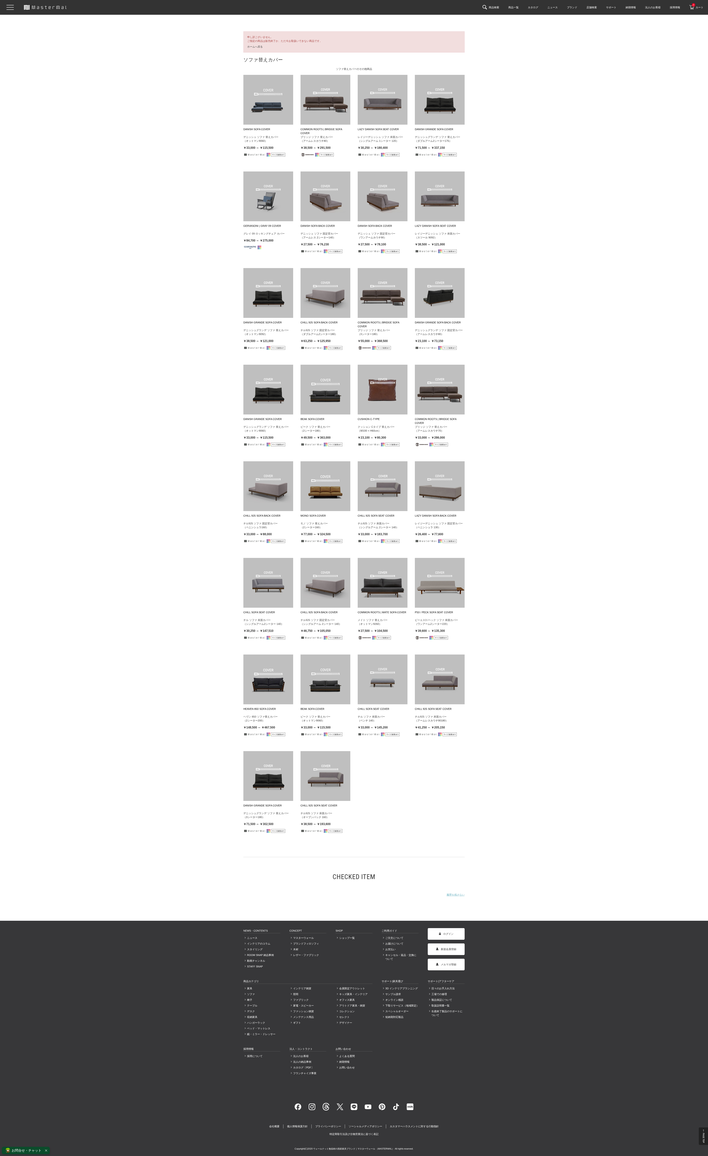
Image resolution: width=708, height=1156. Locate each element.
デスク (251, 1011)
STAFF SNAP (255, 966)
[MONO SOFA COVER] (325, 486)
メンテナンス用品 (303, 1017)
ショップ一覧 (347, 937)
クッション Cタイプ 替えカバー (376, 426)
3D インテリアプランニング (401, 988)
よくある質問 (347, 1056)
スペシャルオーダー (397, 1011)
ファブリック (301, 999)
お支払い (390, 949)
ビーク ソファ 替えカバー (315, 426)
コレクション (347, 1011)
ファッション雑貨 (303, 1011)
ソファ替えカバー (346, 68)
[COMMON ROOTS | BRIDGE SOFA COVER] (325, 100)
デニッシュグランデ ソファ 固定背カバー (439, 330)
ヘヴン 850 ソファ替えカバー (260, 716)
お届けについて (394, 943)
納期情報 (344, 1061)
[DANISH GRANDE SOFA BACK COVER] (440, 293)
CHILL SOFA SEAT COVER (259, 612)
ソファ (251, 994)
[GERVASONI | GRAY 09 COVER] (268, 196)
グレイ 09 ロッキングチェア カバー (264, 233)
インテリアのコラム (258, 943)
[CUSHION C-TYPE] (382, 389)
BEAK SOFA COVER (312, 419)
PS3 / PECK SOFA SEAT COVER (434, 612)
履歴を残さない (456, 894)
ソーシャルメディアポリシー (365, 1126)
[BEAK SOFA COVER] (325, 389)
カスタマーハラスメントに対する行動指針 (414, 1126)
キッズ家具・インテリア (353, 994)
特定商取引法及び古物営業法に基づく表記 (354, 1134)
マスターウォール (303, 937)
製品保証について (441, 999)
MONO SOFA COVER (313, 515)
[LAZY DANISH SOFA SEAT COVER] (382, 100)
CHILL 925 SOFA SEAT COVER (376, 515)
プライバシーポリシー (328, 1126)
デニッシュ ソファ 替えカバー (260, 137)
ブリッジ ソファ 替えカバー (317, 137)
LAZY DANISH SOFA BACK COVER (435, 515)
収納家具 (252, 1017)
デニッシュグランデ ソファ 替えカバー (437, 137)
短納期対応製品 (394, 1017)
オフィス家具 (347, 999)
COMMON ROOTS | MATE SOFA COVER (382, 612)
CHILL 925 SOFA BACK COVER (319, 322)
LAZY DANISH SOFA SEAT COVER (378, 129)
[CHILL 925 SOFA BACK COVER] (325, 293)
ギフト (297, 1022)
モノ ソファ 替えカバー (314, 523)
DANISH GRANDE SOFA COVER (434, 129)
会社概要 (274, 1126)
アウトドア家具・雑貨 (352, 1005)
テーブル (252, 1005)
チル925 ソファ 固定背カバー (318, 330)
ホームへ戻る (255, 46)
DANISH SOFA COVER (256, 129)
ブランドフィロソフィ (306, 943)
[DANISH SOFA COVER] (268, 100)
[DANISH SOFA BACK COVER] (325, 196)
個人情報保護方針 (297, 1126)
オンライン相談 (394, 999)
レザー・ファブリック (306, 955)
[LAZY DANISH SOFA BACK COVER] (440, 486)
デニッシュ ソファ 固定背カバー (319, 233)
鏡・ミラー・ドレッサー (261, 1034)
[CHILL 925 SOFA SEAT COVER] (382, 486)
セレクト (344, 1017)
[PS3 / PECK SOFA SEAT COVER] (440, 583)
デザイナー (345, 1022)
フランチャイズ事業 (304, 1073)
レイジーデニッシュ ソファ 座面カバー (380, 137)
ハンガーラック (256, 1022)
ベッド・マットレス (258, 1028)
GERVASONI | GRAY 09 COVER (262, 225)
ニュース (252, 937)
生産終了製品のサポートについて (446, 1013)
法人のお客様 (301, 1056)
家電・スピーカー (303, 1005)
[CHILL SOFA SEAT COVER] (268, 583)
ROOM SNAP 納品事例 (260, 955)
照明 (295, 994)
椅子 (249, 999)
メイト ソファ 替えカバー (373, 620)
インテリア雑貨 (302, 988)
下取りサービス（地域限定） (402, 1005)
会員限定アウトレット (352, 988)
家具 (249, 988)
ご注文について (394, 937)
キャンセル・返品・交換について (400, 957)
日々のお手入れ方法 (443, 988)
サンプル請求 (393, 994)
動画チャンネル (256, 960)
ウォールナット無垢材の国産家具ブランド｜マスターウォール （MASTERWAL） (354, 1149)
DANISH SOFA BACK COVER (318, 225)
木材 (295, 949)
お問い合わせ (347, 1067)
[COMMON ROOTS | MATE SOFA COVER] (382, 583)
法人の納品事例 (302, 1061)
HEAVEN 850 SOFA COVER (259, 708)
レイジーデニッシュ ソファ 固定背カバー (439, 523)
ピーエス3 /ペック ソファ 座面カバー (436, 620)
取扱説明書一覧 (440, 1005)
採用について (255, 1056)
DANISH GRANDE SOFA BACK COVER (438, 322)
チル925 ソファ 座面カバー (373, 523)
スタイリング (255, 949)
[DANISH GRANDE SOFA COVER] (440, 100)
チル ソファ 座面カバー (257, 620)
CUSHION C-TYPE (369, 419)
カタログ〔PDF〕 (303, 1067)
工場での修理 (439, 994)
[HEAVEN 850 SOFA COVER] (268, 679)
